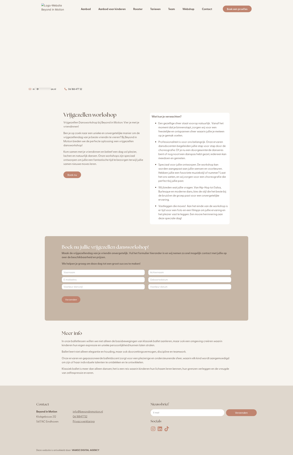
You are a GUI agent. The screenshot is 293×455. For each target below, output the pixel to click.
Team (171, 9)
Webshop (188, 9)
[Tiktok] (166, 428)
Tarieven (155, 9)
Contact (207, 9)
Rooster (138, 9)
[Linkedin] (159, 428)
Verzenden (71, 299)
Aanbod (86, 9)
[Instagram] (153, 428)
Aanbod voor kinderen (112, 9)
